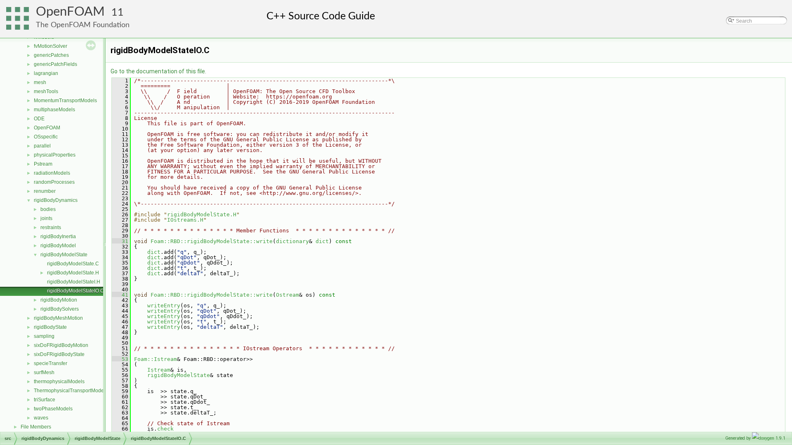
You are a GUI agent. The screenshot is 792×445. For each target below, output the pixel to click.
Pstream (43, 164)
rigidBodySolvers (59, 309)
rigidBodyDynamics (56, 200)
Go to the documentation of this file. (158, 71)
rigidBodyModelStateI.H (73, 282)
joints (46, 218)
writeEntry (163, 305)
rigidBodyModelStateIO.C (75, 291)
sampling (44, 336)
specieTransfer (50, 363)
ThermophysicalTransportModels (71, 390)
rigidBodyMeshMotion (58, 318)
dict (322, 241)
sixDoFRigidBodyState (59, 354)
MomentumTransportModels (65, 100)
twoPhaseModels (53, 409)
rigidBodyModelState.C (73, 264)
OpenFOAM (70, 11)
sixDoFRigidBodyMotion (61, 345)
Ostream (287, 295)
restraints (50, 227)
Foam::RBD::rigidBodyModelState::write (212, 241)
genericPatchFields (55, 64)
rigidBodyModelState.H (73, 273)
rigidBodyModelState (63, 255)
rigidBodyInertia (58, 236)
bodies (48, 209)
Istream (158, 370)
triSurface (44, 400)
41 (120, 295)
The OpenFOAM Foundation (83, 25)
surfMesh (44, 372)
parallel (42, 146)
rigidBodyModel (58, 245)
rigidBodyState (50, 327)
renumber (45, 191)
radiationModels (52, 173)
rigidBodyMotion (58, 300)
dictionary (292, 241)
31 (120, 241)
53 (120, 359)
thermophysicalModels (59, 381)
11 (117, 12)
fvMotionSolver (50, 46)
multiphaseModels (54, 109)
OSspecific (46, 137)
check (165, 429)
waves (41, 418)
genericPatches (51, 55)
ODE (39, 119)
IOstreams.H (185, 220)
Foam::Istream (155, 359)
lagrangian (46, 73)
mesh (40, 82)
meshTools (46, 91)
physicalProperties (54, 155)
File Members (36, 427)
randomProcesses (54, 182)
